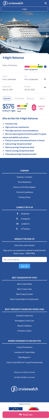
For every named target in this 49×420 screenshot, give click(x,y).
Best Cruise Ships (24, 284)
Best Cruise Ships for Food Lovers (24, 299)
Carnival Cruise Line (24, 315)
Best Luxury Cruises (24, 294)
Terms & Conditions (24, 192)
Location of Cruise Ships (24, 352)
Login (24, 9)
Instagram (25, 218)
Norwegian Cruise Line (24, 320)
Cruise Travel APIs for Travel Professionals (24, 362)
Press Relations (24, 182)
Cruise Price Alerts (24, 347)
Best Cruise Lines (24, 289)
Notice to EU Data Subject (24, 187)
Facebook (25, 213)
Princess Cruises (24, 330)
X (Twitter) (25, 229)
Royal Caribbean (24, 325)
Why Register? (24, 357)
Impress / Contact (24, 177)
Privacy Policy (24, 197)
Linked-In (25, 223)
